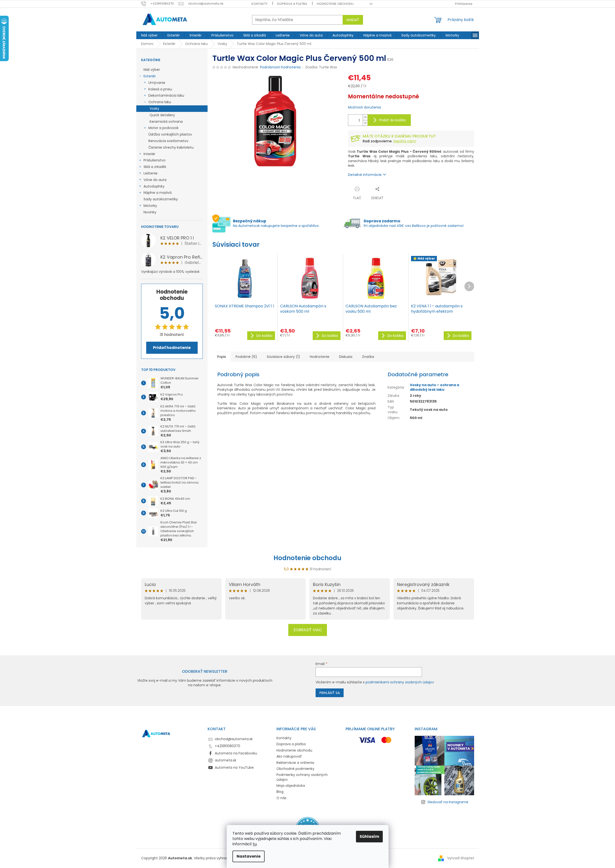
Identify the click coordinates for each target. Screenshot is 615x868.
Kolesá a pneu (160, 89)
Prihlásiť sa (329, 692)
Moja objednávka (290, 785)
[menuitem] (149, 35)
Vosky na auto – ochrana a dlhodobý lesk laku (434, 387)
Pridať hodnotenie (172, 347)
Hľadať (353, 19)
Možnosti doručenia (364, 107)
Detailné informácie (365, 174)
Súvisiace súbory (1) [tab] (283, 356)
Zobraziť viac (307, 630)
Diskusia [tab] (345, 356)
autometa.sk (225, 760)
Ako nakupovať (289, 756)
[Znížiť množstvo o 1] (365, 123)
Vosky (154, 108)
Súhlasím (369, 836)
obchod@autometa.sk (234, 739)
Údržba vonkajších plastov (170, 134)
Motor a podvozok (163, 127)
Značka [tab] (368, 356)
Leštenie (151, 173)
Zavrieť (395, 189)
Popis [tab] (221, 356)
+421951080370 (227, 746)
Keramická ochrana (166, 121)
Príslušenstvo (155, 160)
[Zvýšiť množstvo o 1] (365, 117)
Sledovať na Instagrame (447, 802)
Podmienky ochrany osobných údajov (302, 777)
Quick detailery (162, 115)
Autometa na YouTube (234, 767)
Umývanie (156, 82)
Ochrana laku (159, 102)
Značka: (321, 67)
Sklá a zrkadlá (155, 166)
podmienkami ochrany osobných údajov (400, 682)
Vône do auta (155, 179)
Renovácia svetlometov (168, 140)
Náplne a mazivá (158, 192)
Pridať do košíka (392, 120)
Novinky (150, 212)
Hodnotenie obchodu (335, 3)
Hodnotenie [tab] (319, 356)
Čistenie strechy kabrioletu (171, 147)
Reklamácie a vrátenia (295, 762)
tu (255, 844)
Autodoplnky (154, 186)
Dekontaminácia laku (166, 95)
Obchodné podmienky (295, 768)
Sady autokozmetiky (161, 199)
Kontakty (260, 3)
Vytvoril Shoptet (460, 857)
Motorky (150, 205)
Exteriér (150, 76)
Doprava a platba (292, 3)
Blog (279, 791)
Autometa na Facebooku (236, 753)
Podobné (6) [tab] (246, 356)
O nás (281, 798)
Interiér (149, 154)
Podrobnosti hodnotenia (280, 67)
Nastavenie (248, 856)
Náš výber (152, 69)
